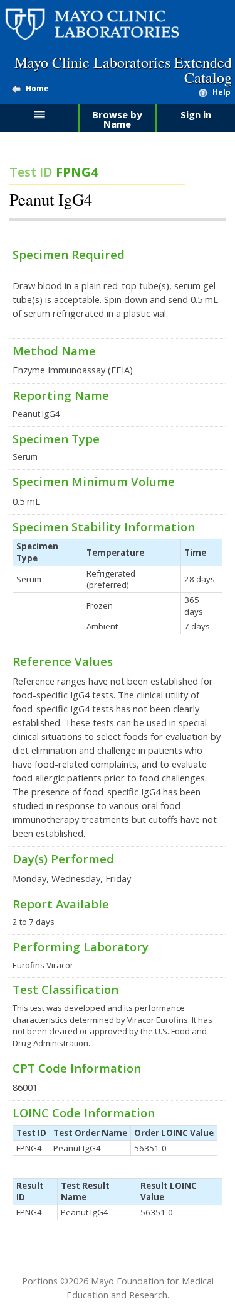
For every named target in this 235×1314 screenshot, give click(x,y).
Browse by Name (117, 119)
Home (37, 88)
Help (221, 92)
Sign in (195, 114)
